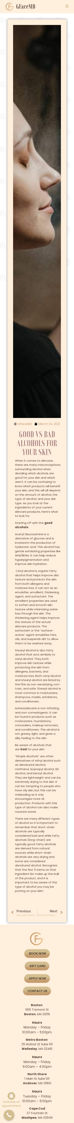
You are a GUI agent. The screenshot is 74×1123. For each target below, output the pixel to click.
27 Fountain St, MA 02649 (37, 1113)
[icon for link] (67, 6)
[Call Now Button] (9, 1115)
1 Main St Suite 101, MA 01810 (37, 1078)
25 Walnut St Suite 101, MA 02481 (37, 1044)
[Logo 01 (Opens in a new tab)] (10, 6)
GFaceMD (25, 6)
